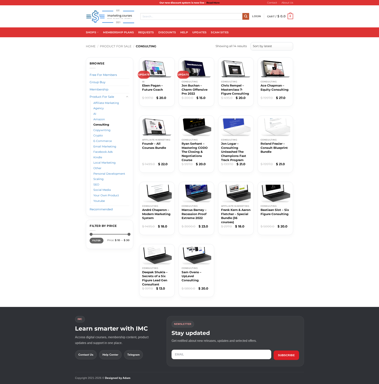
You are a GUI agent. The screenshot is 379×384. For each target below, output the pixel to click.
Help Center (110, 354)
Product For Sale (115, 46)
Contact (272, 2)
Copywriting (102, 130)
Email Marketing (104, 146)
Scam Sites (219, 32)
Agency (98, 108)
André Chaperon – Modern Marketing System (156, 214)
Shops (91, 32)
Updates (199, 32)
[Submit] (245, 16)
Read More (213, 2)
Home (91, 46)
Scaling (98, 179)
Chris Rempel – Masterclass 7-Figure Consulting (235, 89)
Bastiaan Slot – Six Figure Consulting (275, 212)
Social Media (102, 189)
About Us (287, 2)
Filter (96, 240)
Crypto (98, 135)
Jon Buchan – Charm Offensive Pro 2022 (194, 89)
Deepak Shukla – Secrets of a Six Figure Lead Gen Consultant (155, 278)
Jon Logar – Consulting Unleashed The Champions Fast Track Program (233, 152)
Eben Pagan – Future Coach (152, 87)
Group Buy (97, 82)
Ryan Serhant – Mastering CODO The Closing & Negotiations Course (195, 152)
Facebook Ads (103, 151)
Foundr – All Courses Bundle (154, 146)
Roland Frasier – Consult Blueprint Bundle (274, 148)
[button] (256, 16)
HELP (184, 32)
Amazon (99, 119)
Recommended (101, 209)
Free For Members (103, 75)
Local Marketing (104, 162)
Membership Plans (118, 32)
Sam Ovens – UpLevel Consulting (191, 276)
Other (97, 168)
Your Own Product (106, 195)
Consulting (101, 124)
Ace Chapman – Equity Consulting (275, 87)
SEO (96, 184)
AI (94, 113)
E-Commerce (102, 141)
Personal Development (109, 173)
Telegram (133, 354)
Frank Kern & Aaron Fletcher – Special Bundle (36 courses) (235, 216)
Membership (99, 89)
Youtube (99, 200)
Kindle (97, 157)
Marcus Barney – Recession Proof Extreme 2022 (194, 214)
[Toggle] (127, 96)
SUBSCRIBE (286, 355)
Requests (146, 32)
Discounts (167, 32)
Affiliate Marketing (106, 102)
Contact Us (85, 354)
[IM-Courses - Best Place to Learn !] (110, 16)
